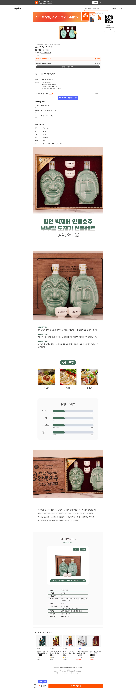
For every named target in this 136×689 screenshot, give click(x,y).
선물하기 (43, 686)
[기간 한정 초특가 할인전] (71, 17)
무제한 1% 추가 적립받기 (67, 67)
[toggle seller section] (100, 74)
